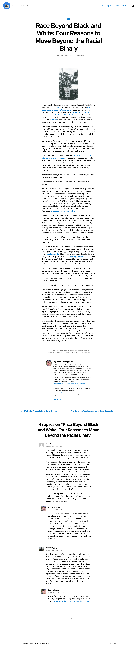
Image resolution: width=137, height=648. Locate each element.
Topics (117, 6)
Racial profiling (86, 352)
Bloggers (108, 6)
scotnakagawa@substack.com (61, 392)
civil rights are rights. (63, 211)
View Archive (57, 399)
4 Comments (80, 55)
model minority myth (75, 352)
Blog (68, 18)
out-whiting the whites (76, 256)
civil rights (57, 352)
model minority (52, 254)
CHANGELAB (45, 643)
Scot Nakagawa (58, 55)
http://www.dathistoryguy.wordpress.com (71, 601)
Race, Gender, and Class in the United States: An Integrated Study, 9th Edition (71, 383)
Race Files (29, 643)
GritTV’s (53, 120)
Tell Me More (55, 107)
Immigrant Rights (65, 352)
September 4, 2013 (70, 55)
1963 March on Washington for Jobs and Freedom (61, 350)
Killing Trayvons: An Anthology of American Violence (76, 385)
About (124, 6)
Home (102, 6)
